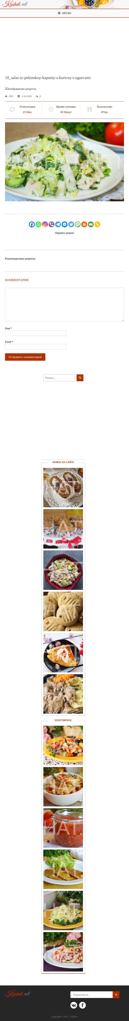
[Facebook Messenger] (65, 224)
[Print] (84, 224)
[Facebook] (32, 224)
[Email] (91, 224)
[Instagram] (45, 224)
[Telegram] (58, 224)
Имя (8, 328)
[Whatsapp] (38, 224)
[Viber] (51, 224)
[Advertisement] (64, 42)
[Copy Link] (97, 224)
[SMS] (78, 224)
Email (9, 341)
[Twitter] (71, 224)
